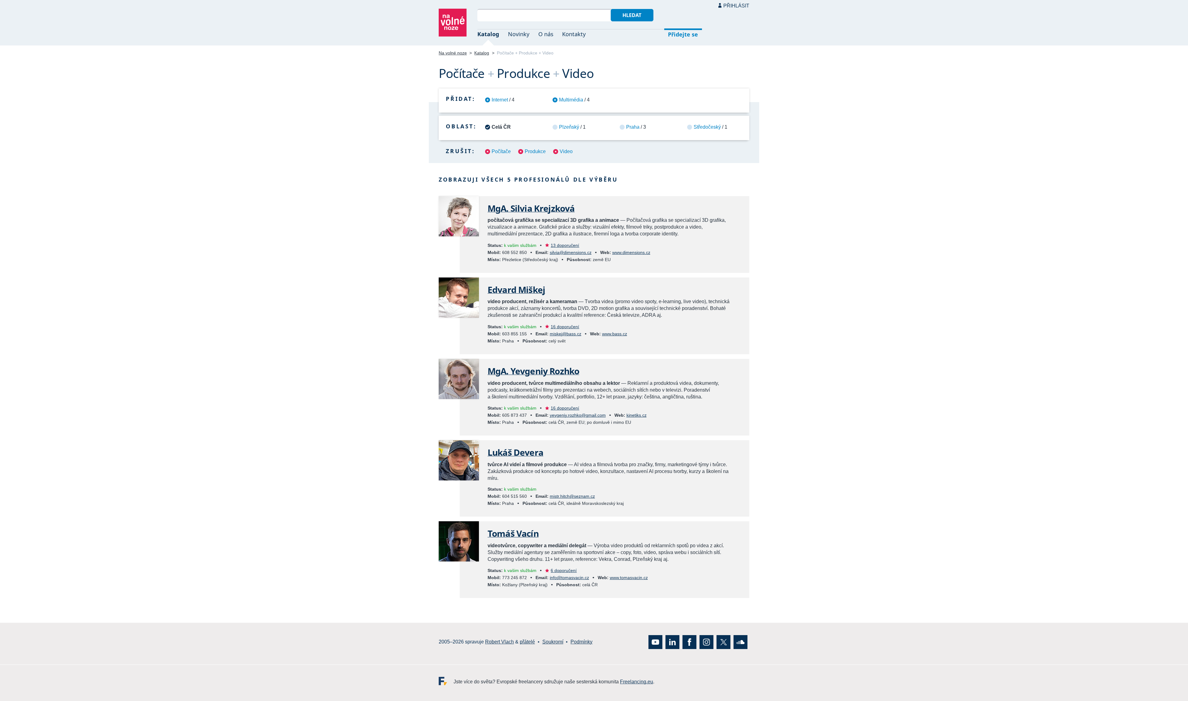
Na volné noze (453, 52)
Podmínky (581, 642)
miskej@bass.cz (565, 333)
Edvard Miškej (516, 289)
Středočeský (707, 127)
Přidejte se (683, 34)
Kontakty (574, 34)
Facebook (689, 642)
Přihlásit (736, 5)
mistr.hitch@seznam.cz (572, 496)
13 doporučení (565, 245)
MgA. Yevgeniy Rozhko (533, 371)
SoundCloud (740, 642)
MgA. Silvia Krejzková (531, 208)
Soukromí (552, 642)
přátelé (527, 642)
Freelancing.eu (446, 681)
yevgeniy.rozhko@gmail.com (578, 415)
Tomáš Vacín (513, 533)
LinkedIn (672, 642)
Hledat (631, 15)
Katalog (488, 34)
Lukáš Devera (515, 452)
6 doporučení (564, 570)
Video (566, 151)
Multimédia (571, 99)
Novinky (518, 34)
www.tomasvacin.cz (629, 577)
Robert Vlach (499, 642)
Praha (632, 127)
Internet (500, 99)
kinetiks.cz (636, 415)
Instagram (706, 642)
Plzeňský (569, 127)
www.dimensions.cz (631, 252)
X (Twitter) (723, 642)
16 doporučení (565, 326)
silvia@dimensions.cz (571, 252)
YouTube (655, 642)
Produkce (535, 151)
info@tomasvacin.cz (569, 577)
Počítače (501, 151)
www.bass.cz (614, 333)
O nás (545, 34)
